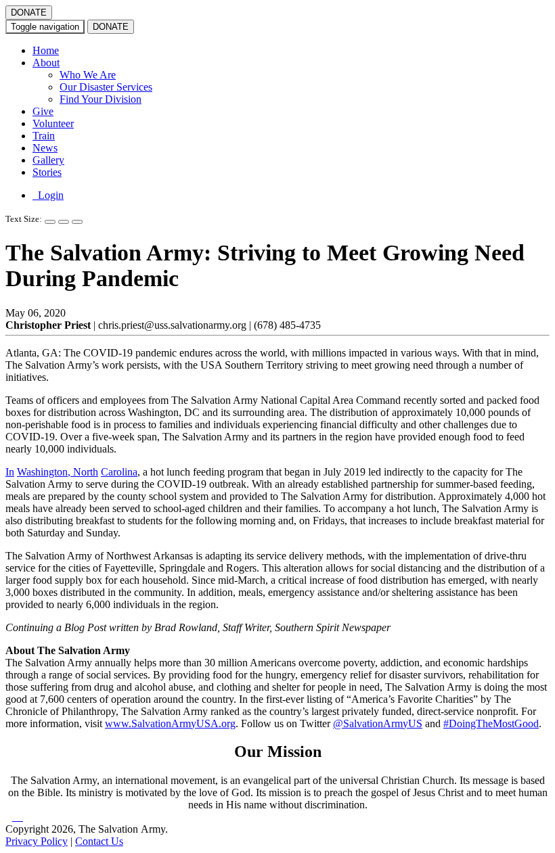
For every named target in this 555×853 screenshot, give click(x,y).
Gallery (48, 160)
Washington (42, 472)
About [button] (46, 62)
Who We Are (88, 74)
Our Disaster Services (106, 87)
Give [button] (42, 111)
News (45, 148)
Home (45, 50)
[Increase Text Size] (50, 222)
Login (48, 195)
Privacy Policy (36, 841)
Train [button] (43, 135)
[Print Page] (77, 222)
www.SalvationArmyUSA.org (170, 723)
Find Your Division (100, 99)
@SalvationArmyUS (377, 723)
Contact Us (99, 841)
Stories (47, 172)
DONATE (29, 12)
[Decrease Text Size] (63, 222)
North (85, 472)
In (9, 472)
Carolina (119, 472)
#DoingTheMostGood (491, 723)
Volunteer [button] (53, 123)
